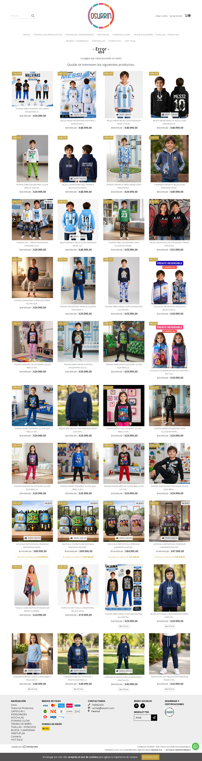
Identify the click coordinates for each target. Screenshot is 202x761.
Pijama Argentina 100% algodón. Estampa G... (78, 308)
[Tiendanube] (25, 747)
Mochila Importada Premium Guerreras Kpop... (124, 545)
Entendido (150, 757)
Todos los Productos (48, 34)
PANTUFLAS (98, 41)
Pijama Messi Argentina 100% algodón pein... (169, 430)
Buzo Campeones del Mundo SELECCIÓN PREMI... (78, 186)
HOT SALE (130, 41)
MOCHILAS (103, 34)
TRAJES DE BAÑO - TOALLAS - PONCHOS (156, 34)
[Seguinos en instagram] (136, 705)
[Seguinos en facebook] (142, 705)
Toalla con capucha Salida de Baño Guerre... (32, 609)
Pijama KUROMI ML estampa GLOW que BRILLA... (32, 488)
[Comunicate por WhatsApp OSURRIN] (195, 746)
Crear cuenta (161, 16)
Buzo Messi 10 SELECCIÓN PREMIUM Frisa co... (78, 244)
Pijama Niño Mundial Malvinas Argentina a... (32, 110)
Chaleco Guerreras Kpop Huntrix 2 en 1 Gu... (169, 372)
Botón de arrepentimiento (178, 750)
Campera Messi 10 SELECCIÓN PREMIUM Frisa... (169, 186)
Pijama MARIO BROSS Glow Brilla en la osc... (124, 488)
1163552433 (98, 705)
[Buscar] (33, 16)
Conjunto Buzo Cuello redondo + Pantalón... (123, 678)
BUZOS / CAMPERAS (77, 41)
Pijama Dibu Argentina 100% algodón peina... (124, 244)
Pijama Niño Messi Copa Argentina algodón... (124, 308)
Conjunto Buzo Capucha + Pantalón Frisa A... (78, 678)
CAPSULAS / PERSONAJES (79, 34)
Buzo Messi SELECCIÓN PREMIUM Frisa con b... (124, 122)
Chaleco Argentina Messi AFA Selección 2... (169, 308)
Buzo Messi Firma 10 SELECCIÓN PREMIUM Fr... (169, 122)
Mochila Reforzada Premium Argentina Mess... (32, 545)
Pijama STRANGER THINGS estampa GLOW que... (32, 302)
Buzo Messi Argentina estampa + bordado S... (78, 122)
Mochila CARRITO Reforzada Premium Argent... (78, 545)
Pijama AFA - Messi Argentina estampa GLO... (32, 244)
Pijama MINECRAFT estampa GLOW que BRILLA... (124, 366)
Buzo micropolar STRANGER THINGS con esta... (169, 244)
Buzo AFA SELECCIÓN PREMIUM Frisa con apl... (78, 430)
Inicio (26, 34)
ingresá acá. (157, 750)
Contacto (115, 41)
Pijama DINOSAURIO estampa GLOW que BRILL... (169, 488)
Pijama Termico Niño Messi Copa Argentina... (123, 186)
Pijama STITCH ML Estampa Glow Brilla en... (124, 430)
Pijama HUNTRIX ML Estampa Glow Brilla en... (32, 366)
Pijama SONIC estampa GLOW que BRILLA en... (32, 430)
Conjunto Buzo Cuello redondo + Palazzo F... (32, 678)
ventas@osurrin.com (103, 708)
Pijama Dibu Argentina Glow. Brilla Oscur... (32, 186)
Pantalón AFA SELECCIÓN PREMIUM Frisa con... (169, 678)
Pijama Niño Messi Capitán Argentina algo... (78, 366)
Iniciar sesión (176, 16)
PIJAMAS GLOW (121, 34)
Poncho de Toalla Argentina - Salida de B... (78, 609)
